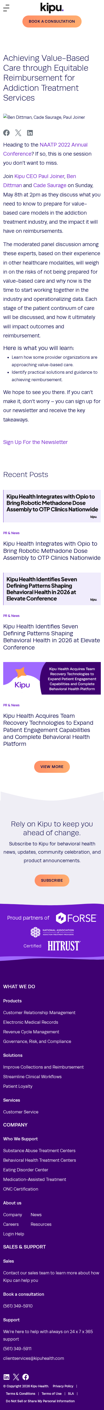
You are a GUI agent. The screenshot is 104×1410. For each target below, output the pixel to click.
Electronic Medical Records (30, 1022)
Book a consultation (52, 21)
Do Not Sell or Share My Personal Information (40, 1401)
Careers (11, 1224)
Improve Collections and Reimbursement (43, 1067)
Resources (41, 1224)
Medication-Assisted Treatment (34, 1179)
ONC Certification (20, 1189)
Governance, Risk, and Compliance (37, 1041)
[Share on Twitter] (18, 133)
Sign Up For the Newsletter (35, 442)
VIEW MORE (52, 767)
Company (12, 1214)
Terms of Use (52, 1394)
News (36, 1214)
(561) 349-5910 (18, 1306)
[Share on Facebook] (6, 133)
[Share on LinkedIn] (30, 133)
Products (12, 1000)
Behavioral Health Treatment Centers (39, 1160)
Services (11, 1100)
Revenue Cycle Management (31, 1032)
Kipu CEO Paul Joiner (39, 176)
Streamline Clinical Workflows (32, 1076)
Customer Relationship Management (39, 1012)
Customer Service (20, 1112)
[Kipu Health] (52, 8)
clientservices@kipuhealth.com (33, 1358)
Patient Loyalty (18, 1086)
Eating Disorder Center (25, 1170)
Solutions (12, 1055)
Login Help (13, 1234)
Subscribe (52, 880)
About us (12, 1203)
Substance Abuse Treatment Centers (39, 1150)
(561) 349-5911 (17, 1348)
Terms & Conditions (20, 1394)
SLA (71, 1394)
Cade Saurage (49, 185)
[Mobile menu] (6, 8)
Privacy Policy (63, 1386)
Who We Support (20, 1138)
